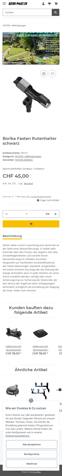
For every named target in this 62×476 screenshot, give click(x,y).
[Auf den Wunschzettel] (52, 73)
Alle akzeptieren (32, 444)
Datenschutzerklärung (17, 435)
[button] (43, 3)
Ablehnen (31, 463)
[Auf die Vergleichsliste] (43, 73)
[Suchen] (55, 12)
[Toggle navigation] (4, 2)
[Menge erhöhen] (55, 214)
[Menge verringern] (6, 214)
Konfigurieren (32, 454)
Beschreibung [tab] (12, 236)
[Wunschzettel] (49, 3)
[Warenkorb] (56, 3)
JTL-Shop (37, 471)
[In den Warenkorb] (31, 223)
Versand (28, 183)
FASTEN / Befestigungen (28, 156)
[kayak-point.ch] (18, 3)
